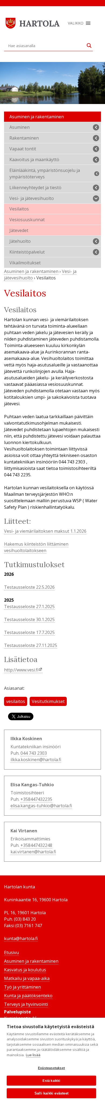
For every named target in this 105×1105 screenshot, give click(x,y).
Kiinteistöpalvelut (27, 252)
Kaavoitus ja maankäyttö (34, 159)
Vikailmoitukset (25, 263)
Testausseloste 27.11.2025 (30, 645)
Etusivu (11, 952)
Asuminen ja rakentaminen (36, 117)
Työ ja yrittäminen (22, 987)
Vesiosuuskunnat (27, 220)
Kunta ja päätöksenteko (28, 996)
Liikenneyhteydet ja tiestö (35, 187)
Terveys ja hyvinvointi (26, 1004)
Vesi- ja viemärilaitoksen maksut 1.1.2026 (45, 531)
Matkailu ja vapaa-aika (27, 978)
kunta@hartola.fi (21, 938)
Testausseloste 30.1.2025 (29, 619)
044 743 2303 (33, 753)
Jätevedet (18, 230)
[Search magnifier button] (89, 45)
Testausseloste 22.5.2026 (29, 587)
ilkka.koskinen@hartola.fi (35, 760)
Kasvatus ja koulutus (25, 970)
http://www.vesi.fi (21, 670)
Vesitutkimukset (48, 701)
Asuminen (19, 127)
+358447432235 (36, 799)
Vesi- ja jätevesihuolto (31, 198)
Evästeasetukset (51, 1068)
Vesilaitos (19, 209)
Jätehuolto (20, 241)
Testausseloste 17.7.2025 (29, 632)
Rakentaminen (24, 138)
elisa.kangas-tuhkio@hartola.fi (41, 806)
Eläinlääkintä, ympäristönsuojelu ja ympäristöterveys (44, 173)
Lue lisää (33, 1054)
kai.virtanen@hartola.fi (33, 852)
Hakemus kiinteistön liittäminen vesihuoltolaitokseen (36, 547)
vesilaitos (15, 701)
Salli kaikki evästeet (51, 1093)
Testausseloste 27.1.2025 (29, 606)
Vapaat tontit (22, 149)
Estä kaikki (51, 1081)
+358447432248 (36, 845)
